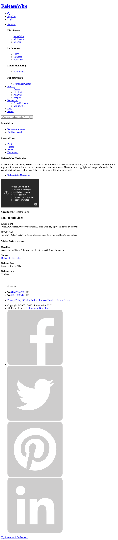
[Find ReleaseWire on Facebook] (35, 364)
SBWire (17, 42)
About (10, 111)
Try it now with (14, 537)
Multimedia (19, 106)
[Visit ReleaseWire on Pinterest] (35, 476)
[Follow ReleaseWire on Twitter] (35, 420)
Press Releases (21, 103)
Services (11, 24)
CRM (16, 54)
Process (11, 86)
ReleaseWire (14, 6)
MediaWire (19, 39)
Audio (10, 149)
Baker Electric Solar (11, 258)
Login (10, 19)
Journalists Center (22, 83)
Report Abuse (63, 300)
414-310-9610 (17, 295)
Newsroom (12, 100)
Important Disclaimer (39, 308)
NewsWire (19, 36)
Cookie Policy (30, 300)
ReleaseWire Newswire (18, 175)
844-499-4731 (17, 292)
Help (9, 108)
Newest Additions (16, 129)
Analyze (18, 95)
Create (17, 89)
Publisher (18, 59)
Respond (18, 97)
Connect (18, 57)
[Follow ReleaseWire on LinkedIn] (35, 532)
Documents (12, 152)
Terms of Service (47, 300)
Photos (10, 144)
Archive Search (14, 132)
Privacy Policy (14, 300)
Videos (10, 146)
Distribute (18, 92)
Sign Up (11, 16)
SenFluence (19, 71)
